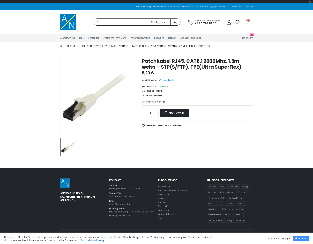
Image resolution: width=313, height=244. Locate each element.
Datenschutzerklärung (92, 240)
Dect (221, 203)
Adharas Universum (190, 38)
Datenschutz (164, 206)
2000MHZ (157, 95)
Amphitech (233, 186)
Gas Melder (213, 209)
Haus (81, 38)
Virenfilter (240, 220)
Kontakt (162, 202)
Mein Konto (164, 194)
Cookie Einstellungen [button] (279, 238)
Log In (249, 6)
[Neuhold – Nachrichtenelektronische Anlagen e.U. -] (68, 22)
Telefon (172, 38)
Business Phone (227, 192)
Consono (241, 192)
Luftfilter (93, 38)
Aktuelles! (247, 37)
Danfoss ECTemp (236, 198)
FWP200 (241, 203)
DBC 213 (211, 203)
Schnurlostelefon (216, 220)
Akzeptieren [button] (301, 238)
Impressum (163, 210)
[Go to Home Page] (61, 46)
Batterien (212, 192)
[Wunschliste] (237, 22)
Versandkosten (168, 80)
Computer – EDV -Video (115, 38)
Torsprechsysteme (140, 38)
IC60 (224, 209)
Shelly (229, 220)
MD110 (228, 214)
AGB (160, 217)
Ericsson (230, 203)
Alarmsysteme (67, 38)
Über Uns (236, 6)
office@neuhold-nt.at (119, 203)
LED (231, 209)
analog (245, 186)
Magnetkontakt (215, 214)
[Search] (175, 22)
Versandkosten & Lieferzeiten (173, 190)
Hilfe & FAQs (164, 186)
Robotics (159, 38)
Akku (223, 186)
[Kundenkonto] (228, 22)
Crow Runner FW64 (216, 198)
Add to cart (177, 112)
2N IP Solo (212, 186)
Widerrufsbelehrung (168, 213)
